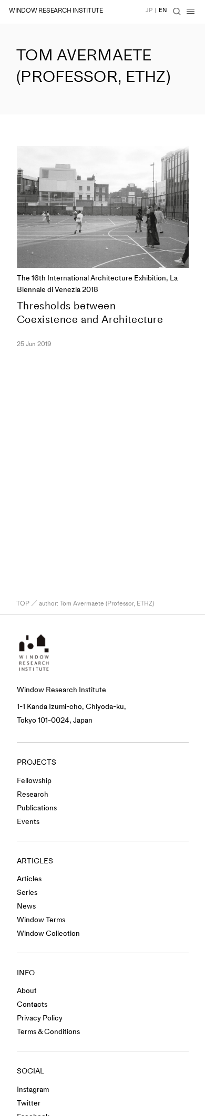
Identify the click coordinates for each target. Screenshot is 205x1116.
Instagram (33, 1089)
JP (149, 10)
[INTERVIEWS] (11, 248)
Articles (29, 878)
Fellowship (34, 780)
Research (32, 794)
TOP (22, 603)
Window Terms (41, 919)
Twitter (28, 1103)
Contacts (32, 1004)
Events (28, 821)
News (26, 906)
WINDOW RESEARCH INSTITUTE (56, 10)
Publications (37, 808)
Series (27, 892)
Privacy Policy (40, 1018)
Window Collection (48, 933)
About (27, 990)
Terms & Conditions (48, 1031)
